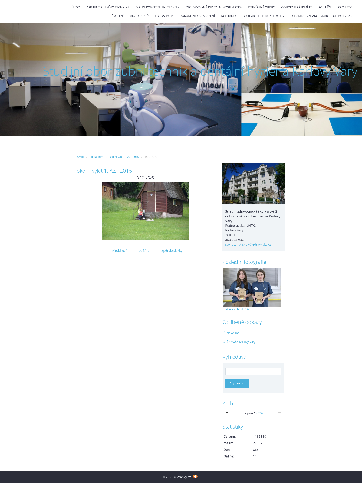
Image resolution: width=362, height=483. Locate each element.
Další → (143, 250)
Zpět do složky (172, 250)
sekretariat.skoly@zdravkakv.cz (248, 244)
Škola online (231, 333)
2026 (259, 413)
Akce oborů (139, 16)
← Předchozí (117, 250)
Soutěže (324, 7)
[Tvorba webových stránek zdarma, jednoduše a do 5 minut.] (195, 476)
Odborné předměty (296, 7)
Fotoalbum (164, 16)
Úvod (75, 7)
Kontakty (228, 16)
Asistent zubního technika (108, 7)
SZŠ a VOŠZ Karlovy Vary (239, 342)
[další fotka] (207, 211)
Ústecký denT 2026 (237, 309)
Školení (118, 16)
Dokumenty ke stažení (197, 16)
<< (227, 413)
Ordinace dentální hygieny (264, 16)
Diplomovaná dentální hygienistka (214, 7)
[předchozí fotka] (83, 211)
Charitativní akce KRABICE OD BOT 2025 (322, 16)
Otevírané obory (261, 7)
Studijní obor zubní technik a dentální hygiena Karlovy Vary (200, 71)
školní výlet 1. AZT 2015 (124, 156)
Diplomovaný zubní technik (157, 7)
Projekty (345, 7)
